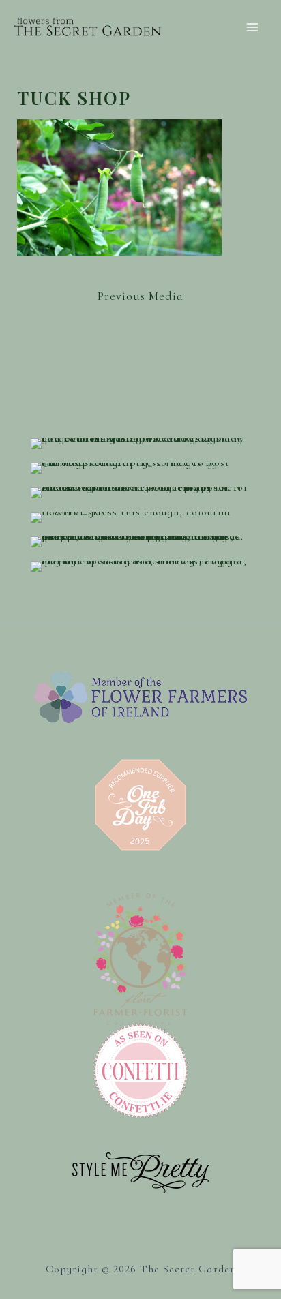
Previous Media (140, 296)
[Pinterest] (173, 367)
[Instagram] (141, 367)
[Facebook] (109, 367)
